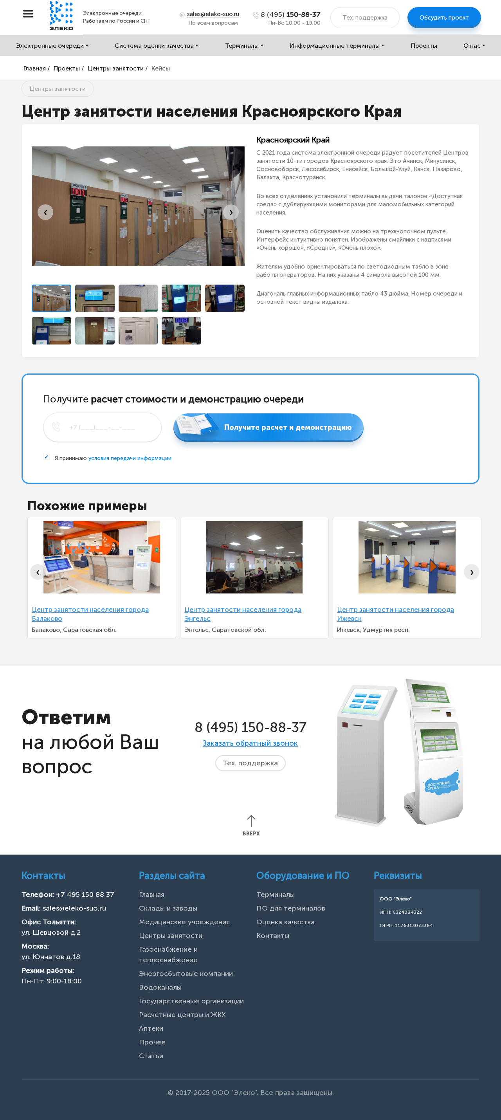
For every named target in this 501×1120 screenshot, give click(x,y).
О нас (472, 45)
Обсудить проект (444, 17)
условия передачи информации (129, 458)
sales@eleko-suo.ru (74, 908)
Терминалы (242, 45)
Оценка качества (285, 922)
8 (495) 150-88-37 (250, 727)
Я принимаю (112, 458)
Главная (151, 894)
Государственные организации (191, 1001)
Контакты (272, 935)
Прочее (152, 1042)
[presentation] (45, 212)
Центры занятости (116, 68)
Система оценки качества (154, 45)
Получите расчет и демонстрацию (288, 427)
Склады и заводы (168, 908)
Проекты (424, 45)
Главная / (36, 68)
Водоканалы (160, 987)
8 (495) (291, 14)
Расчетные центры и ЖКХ (182, 1014)
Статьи (151, 1055)
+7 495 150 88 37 (85, 894)
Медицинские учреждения (184, 922)
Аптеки (151, 1028)
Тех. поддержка (364, 17)
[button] (51, 298)
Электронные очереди (50, 45)
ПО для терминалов (290, 908)
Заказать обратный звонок (250, 743)
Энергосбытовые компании (186, 973)
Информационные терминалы (335, 45)
